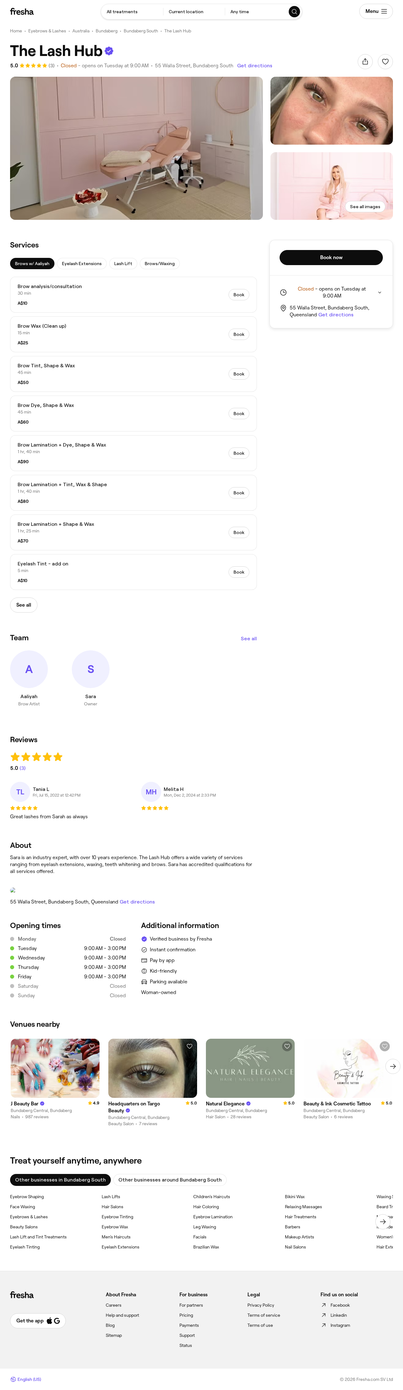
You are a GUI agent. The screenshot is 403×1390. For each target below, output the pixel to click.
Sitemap (114, 1335)
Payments (189, 1325)
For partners (191, 1305)
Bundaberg (106, 30)
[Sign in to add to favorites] (385, 61)
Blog (110, 1325)
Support (187, 1335)
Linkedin (339, 1315)
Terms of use (260, 1325)
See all (249, 638)
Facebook (340, 1305)
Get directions (254, 65)
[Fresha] (22, 11)
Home (16, 30)
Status (185, 1345)
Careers (114, 1305)
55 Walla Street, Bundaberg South (194, 65)
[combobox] (132, 11)
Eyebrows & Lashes (47, 30)
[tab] (32, 263)
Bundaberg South (141, 30)
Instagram (340, 1325)
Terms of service (263, 1315)
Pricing (186, 1315)
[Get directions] (133, 890)
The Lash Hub (177, 30)
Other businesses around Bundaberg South (170, 1179)
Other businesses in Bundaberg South (60, 1179)
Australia (80, 30)
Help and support (122, 1315)
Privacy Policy (260, 1305)
